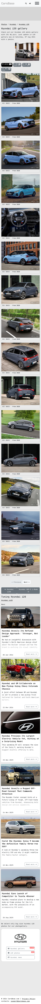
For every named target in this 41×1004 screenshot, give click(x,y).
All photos (6, 64)
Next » (26, 582)
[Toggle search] (26, 3)
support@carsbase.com (20, 1001)
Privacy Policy (28, 999)
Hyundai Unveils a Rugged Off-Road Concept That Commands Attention (19, 791)
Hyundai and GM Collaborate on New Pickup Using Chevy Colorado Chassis (20, 686)
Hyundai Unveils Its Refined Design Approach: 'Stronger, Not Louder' (20, 633)
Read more (30, 654)
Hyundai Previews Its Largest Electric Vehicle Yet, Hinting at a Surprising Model (20, 739)
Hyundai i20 (24, 24)
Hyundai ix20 (7, 600)
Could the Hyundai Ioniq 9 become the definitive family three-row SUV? (20, 844)
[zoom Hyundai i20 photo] (37, 58)
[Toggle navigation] (36, 3)
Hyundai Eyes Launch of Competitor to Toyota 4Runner (18, 894)
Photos (4, 24)
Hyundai (13, 24)
